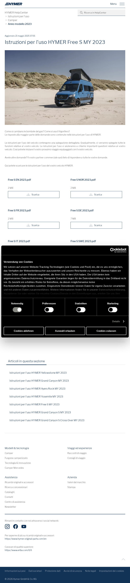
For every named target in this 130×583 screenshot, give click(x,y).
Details (116, 321)
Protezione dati (52, 571)
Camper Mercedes (14, 467)
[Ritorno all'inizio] (122, 559)
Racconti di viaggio (77, 453)
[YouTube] (23, 526)
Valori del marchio (76, 482)
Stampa (71, 487)
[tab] (51, 362)
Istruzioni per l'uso (18, 16)
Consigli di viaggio (76, 458)
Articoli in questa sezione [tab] (26, 361)
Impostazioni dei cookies (111, 571)
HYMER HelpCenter (16, 12)
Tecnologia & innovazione (18, 463)
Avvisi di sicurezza (73, 571)
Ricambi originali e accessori (19, 482)
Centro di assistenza (15, 502)
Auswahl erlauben (65, 331)
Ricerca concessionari (16, 487)
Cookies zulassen (106, 331)
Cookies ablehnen (24, 331)
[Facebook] (15, 526)
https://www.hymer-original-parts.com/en (25, 538)
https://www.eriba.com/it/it (18, 550)
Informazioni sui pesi (15, 571)
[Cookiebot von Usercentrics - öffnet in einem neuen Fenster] (112, 250)
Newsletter (10, 506)
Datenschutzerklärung (112, 289)
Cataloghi (9, 492)
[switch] (49, 309)
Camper (12, 20)
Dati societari (35, 571)
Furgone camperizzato (16, 458)
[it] (13, 4)
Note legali (90, 571)
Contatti (9, 497)
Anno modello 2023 (20, 23)
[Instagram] (7, 526)
